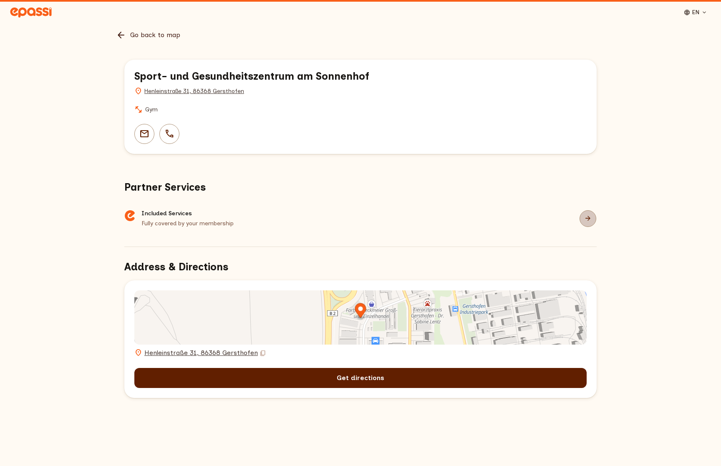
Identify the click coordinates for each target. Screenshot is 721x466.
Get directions (360, 378)
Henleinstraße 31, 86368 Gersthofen (194, 91)
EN (695, 12)
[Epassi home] (31, 13)
